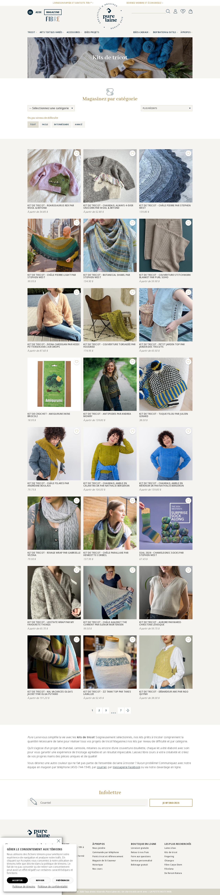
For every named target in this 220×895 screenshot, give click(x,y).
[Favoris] (183, 11)
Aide (39, 12)
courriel (101, 767)
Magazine (52, 12)
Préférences (62, 880)
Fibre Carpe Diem (173, 864)
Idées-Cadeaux (140, 32)
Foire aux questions (141, 856)
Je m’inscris (171, 802)
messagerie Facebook (126, 767)
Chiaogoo (169, 860)
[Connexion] (175, 11)
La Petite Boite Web (161, 891)
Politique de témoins (24, 886)
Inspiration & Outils (164, 32)
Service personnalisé (141, 860)
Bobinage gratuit (139, 864)
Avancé (78, 124)
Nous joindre (98, 848)
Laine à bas (170, 848)
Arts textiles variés (51, 32)
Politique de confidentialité (53, 886)
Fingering (169, 856)
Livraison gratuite (140, 848)
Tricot (31, 32)
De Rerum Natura (173, 873)
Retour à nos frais (140, 852)
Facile (45, 124)
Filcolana (169, 868)
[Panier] (190, 11)
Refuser (40, 880)
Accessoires (73, 32)
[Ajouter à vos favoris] (77, 153)
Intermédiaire (61, 124)
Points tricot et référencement (107, 856)
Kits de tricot (170, 852)
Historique (97, 864)
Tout (33, 124)
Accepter (17, 880)
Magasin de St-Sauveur (104, 860)
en (30, 12)
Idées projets (91, 32)
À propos (186, 32)
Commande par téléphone (105, 852)
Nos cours (97, 868)
